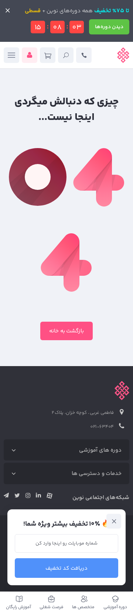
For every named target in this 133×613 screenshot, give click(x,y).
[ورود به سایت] (29, 55)
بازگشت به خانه (66, 331)
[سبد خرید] (47, 55)
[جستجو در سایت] (66, 55)
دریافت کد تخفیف (66, 568)
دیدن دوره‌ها (109, 27)
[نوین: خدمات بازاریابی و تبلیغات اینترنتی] (123, 55)
